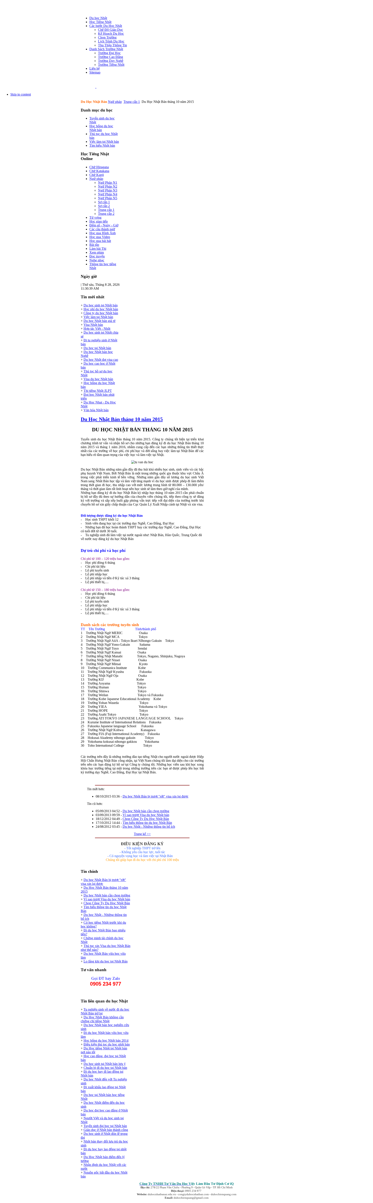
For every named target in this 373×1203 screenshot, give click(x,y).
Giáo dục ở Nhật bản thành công (106, 1130)
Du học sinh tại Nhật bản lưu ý (105, 1064)
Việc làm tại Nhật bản (98, 317)
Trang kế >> (142, 834)
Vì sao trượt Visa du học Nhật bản (146, 815)
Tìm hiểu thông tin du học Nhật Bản (147, 823)
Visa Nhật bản (93, 325)
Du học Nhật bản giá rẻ (99, 321)
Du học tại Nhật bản (97, 348)
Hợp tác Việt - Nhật (97, 328)
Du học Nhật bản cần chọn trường (146, 811)
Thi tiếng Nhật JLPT (98, 391)
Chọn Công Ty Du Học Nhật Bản (146, 819)
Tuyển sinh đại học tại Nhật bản (105, 1126)
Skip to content (20, 94)
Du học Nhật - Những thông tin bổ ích (149, 826)
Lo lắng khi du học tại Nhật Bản (106, 961)
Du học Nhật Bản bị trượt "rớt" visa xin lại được (155, 796)
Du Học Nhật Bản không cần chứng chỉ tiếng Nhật (102, 1019)
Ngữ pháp (115, 102)
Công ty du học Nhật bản (101, 313)
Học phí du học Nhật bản (101, 309)
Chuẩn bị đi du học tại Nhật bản (105, 1068)
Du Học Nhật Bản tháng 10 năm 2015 (122, 419)
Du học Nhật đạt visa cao (101, 359)
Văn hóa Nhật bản (96, 410)
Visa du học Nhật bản (98, 379)
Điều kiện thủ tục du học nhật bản (107, 1044)
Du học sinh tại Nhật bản (101, 305)
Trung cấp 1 (131, 102)
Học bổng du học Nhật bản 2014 (106, 1040)
